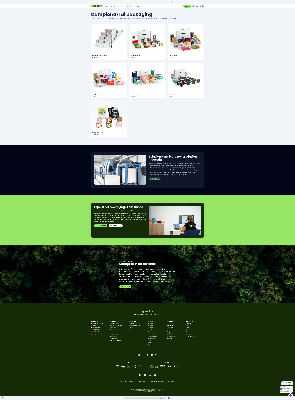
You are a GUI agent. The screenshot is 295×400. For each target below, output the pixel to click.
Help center (170, 327)
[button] (193, 6)
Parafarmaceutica (152, 332)
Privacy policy (132, 381)
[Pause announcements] (172, 2)
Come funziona (114, 323)
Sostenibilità (189, 332)
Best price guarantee (115, 340)
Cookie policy (123, 381)
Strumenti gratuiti (171, 336)
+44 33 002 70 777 (98, 325)
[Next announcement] (169, 2)
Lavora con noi (190, 334)
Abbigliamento (151, 338)
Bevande (150, 325)
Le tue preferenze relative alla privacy (154, 398)
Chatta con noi (102, 225)
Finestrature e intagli (115, 338)
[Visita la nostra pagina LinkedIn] (139, 355)
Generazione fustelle (134, 325)
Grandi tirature (113, 327)
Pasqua (150, 344)
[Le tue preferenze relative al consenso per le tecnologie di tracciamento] (2, 397)
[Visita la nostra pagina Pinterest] (156, 355)
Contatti (137, 6)
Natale (149, 342)
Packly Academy (190, 336)
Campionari (170, 332)
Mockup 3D (132, 327)
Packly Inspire (170, 329)
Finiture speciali (114, 334)
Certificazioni (189, 329)
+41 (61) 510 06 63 (97, 334)
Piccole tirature (114, 329)
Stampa (105, 6)
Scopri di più (153, 178)
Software (113, 6)
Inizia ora (187, 6)
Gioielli (149, 340)
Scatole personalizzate (116, 325)
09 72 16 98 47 (96, 327)
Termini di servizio (143, 381)
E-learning (169, 334)
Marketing (150, 329)
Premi (187, 327)
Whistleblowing (171, 381)
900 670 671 (96, 332)
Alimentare (150, 323)
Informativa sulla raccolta (132, 398)
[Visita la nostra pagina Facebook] (143, 355)
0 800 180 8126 (96, 329)
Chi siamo (188, 323)
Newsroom (170, 325)
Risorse (129, 6)
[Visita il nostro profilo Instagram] (147, 355)
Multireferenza (113, 336)
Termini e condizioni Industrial (157, 381)
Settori (121, 6)
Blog (168, 323)
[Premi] (128, 366)
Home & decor (151, 334)
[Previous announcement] (123, 2)
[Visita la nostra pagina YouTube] (152, 355)
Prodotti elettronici (152, 336)
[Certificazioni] (165, 366)
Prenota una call (116, 225)
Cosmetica (150, 327)
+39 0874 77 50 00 (98, 323)
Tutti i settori (151, 347)
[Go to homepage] (96, 6)
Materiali (112, 332)
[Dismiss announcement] (293, 2)
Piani (130, 329)
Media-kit (169, 338)
